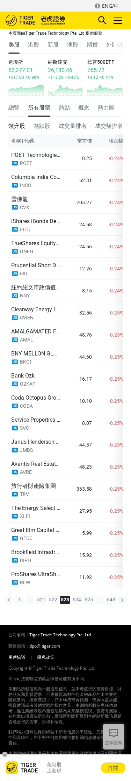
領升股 (16, 126)
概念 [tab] (83, 107)
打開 (113, 767)
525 (89, 599)
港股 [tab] (33, 44)
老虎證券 (46, 20)
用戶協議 (16, 657)
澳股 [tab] (72, 44)
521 (41, 599)
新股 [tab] (53, 44)
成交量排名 (73, 126)
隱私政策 (45, 657)
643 (111, 599)
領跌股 (42, 126)
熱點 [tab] (64, 107)
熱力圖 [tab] (106, 107)
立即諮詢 (113, 743)
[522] (9, 600)
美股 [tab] (14, 44)
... (30, 599)
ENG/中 (110, 5)
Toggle (118, 20)
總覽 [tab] (14, 107)
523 (65, 599)
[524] (122, 600)
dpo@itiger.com (44, 646)
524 (77, 599)
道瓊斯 (15, 62)
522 (53, 599)
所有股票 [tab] (39, 107)
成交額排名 (109, 126)
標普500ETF (100, 62)
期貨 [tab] (92, 44)
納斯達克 (57, 62)
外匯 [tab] (111, 44)
